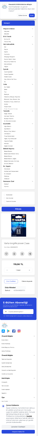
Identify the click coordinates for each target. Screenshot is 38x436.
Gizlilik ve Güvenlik (7, 374)
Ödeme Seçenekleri (28, 281)
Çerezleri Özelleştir (18, 427)
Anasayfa (4, 382)
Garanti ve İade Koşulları (9, 370)
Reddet (29, 416)
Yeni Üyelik (5, 401)
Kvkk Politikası (6, 343)
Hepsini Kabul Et (18, 432)
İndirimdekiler (6, 389)
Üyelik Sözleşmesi (7, 363)
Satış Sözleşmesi (6, 366)
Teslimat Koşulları (7, 359)
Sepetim (4, 393)
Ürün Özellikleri (11, 281)
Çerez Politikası (6, 351)
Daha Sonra (22, 15)
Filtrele (18, 209)
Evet (32, 15)
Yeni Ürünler (5, 386)
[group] (18, 225)
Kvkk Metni (5, 340)
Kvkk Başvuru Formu (8, 347)
